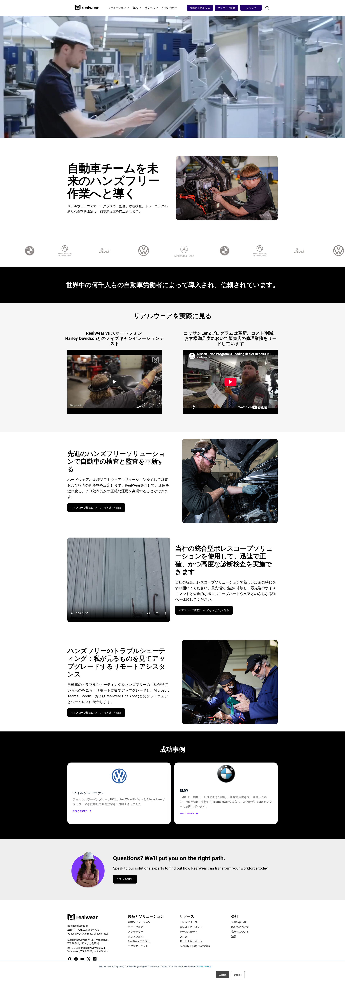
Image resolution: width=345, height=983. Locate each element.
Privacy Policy (204, 966)
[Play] (115, 381)
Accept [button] (222, 974)
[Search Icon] (267, 7)
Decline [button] (238, 974)
